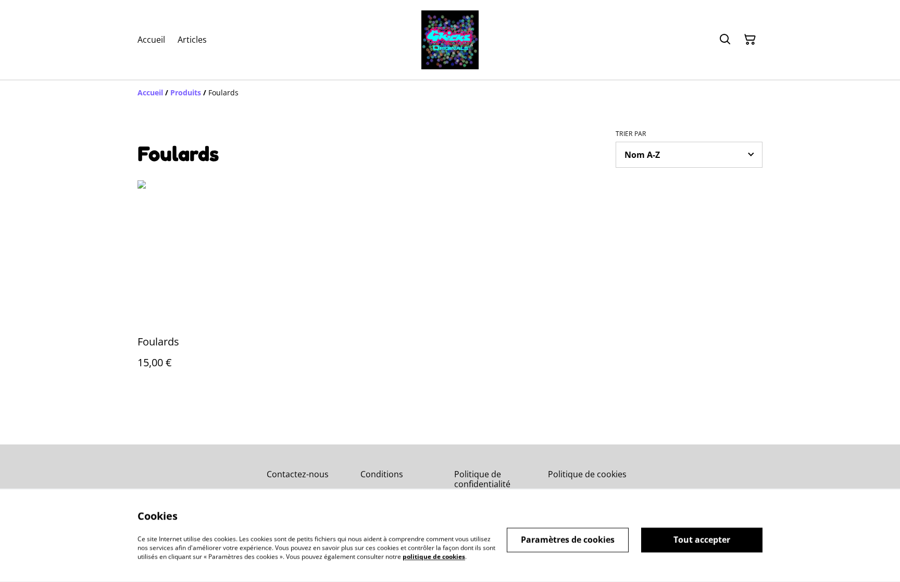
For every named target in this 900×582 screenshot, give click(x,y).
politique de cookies (434, 556)
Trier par (631, 134)
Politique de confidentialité (482, 479)
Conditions (381, 474)
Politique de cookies (587, 474)
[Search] (725, 39)
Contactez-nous (298, 474)
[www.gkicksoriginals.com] (450, 39)
